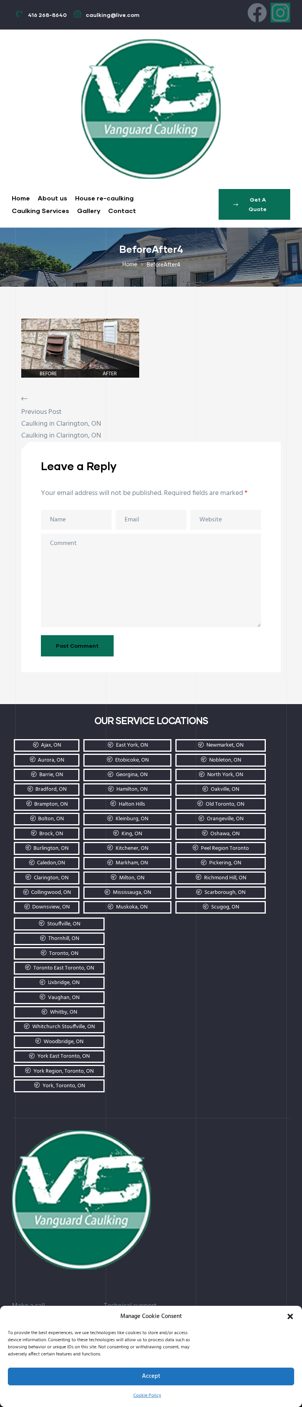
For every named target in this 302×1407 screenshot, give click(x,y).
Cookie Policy (147, 1396)
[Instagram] (280, 12)
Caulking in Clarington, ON (61, 424)
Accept (151, 1376)
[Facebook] (257, 12)
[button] (290, 1316)
